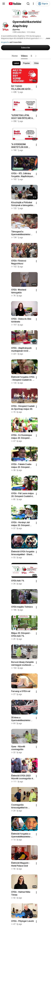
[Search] (28, 3)
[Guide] (3, 3)
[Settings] (33, 3)
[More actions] (36, 86)
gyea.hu (6, 42)
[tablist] (25, 56)
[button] (36, 56)
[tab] (15, 56)
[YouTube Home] (15, 3)
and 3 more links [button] (16, 42)
